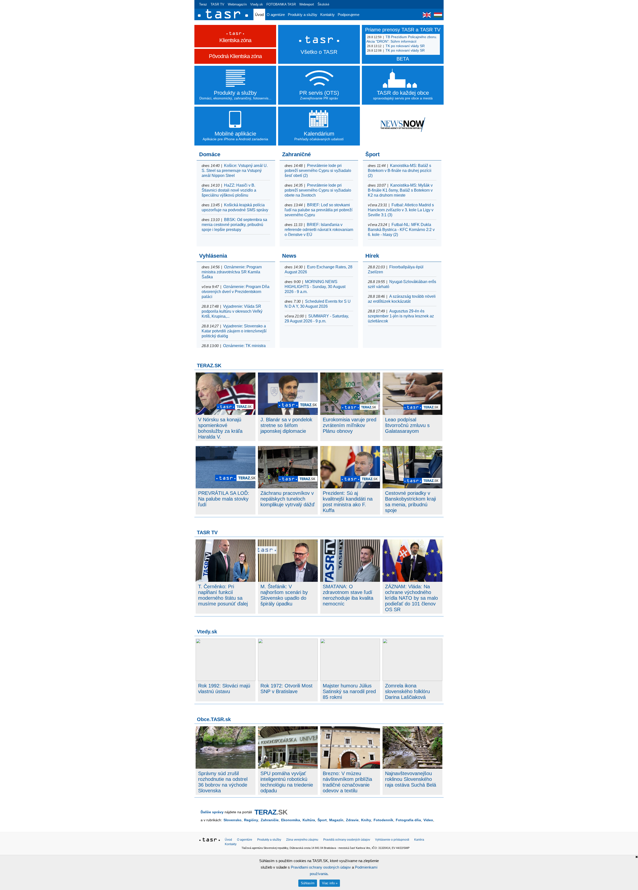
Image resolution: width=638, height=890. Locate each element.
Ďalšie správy (212, 812)
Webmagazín (237, 4)
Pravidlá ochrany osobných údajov (346, 839)
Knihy (366, 820)
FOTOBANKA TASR (281, 4)
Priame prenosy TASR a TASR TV (402, 29)
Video (428, 820)
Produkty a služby (302, 14)
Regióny (251, 820)
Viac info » (329, 883)
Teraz (203, 4)
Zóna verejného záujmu (302, 839)
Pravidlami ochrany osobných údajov (321, 867)
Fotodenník (383, 820)
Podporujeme (348, 14)
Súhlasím (308, 883)
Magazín (336, 820)
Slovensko (232, 820)
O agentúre (276, 14)
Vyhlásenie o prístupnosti (392, 839)
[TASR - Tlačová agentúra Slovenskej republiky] (209, 840)
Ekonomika (290, 820)
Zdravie (352, 820)
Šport (322, 820)
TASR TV (217, 4)
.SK (270, 812)
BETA (403, 59)
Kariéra (419, 839)
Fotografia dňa (408, 820)
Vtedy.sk (256, 4)
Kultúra (309, 820)
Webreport (306, 4)
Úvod (259, 14)
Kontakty (327, 14)
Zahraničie (270, 820)
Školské (323, 4)
